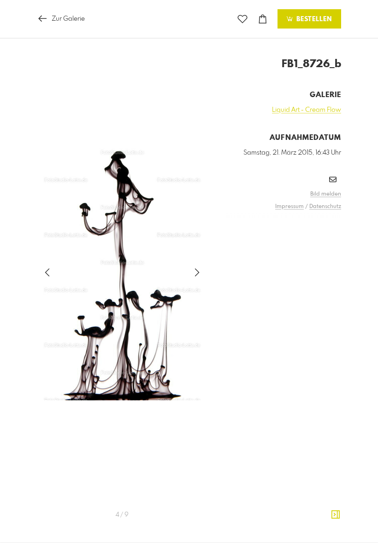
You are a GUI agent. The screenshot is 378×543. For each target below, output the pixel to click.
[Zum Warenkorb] (262, 19)
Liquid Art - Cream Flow (306, 110)
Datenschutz (325, 206)
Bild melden (325, 194)
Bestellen (313, 19)
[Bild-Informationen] (335, 515)
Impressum (289, 206)
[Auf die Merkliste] (242, 19)
